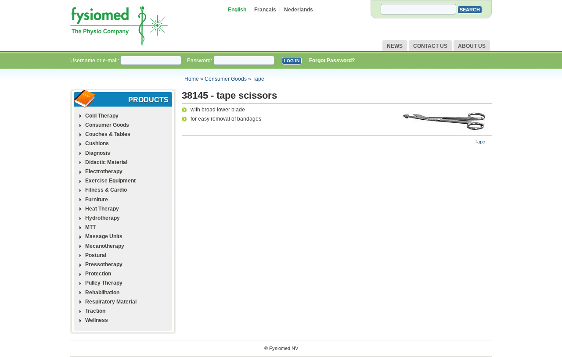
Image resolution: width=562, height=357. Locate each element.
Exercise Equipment (110, 181)
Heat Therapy (102, 209)
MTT (90, 227)
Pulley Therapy (103, 283)
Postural (95, 255)
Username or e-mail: (95, 60)
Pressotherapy (103, 264)
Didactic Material (106, 162)
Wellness (96, 320)
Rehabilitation (102, 292)
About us (472, 46)
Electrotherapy (103, 171)
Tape (258, 79)
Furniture (96, 199)
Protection (98, 274)
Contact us (430, 46)
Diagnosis (97, 153)
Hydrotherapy (102, 218)
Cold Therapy (102, 116)
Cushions (97, 143)
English (237, 10)
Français (265, 10)
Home (191, 79)
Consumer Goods (226, 79)
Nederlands (298, 10)
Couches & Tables (107, 134)
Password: (200, 60)
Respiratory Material (111, 302)
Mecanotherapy (104, 246)
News (395, 46)
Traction (95, 311)
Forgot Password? (332, 60)
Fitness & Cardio (106, 190)
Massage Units (103, 236)
